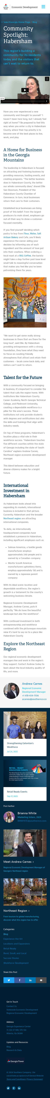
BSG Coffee (25, 255)
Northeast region (12, 518)
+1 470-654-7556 (30, 695)
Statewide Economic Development (22, 1010)
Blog (34, 22)
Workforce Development (16, 963)
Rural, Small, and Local (14, 953)
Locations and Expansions (16, 943)
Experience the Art (13, 938)
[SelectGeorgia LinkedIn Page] (19, 1088)
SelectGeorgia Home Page (16, 22)
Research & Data (14, 1050)
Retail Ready (9, 948)
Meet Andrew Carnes (17, 862)
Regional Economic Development (22, 1013)
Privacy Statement (35, 1079)
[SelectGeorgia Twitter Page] (8, 1088)
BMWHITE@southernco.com (32, 820)
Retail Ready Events (17, 791)
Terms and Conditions (16, 1079)
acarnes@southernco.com (35, 699)
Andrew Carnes (32, 684)
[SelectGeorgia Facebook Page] (13, 1088)
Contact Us (12, 1006)
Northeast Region (15, 911)
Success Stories (11, 958)
